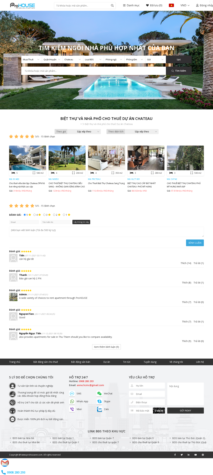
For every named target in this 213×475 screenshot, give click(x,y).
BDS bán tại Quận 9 (143, 438)
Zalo (106, 409)
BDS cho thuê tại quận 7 (105, 442)
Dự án (106, 361)
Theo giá (61, 131)
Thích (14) (186, 263)
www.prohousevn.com (31, 454)
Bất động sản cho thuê (45, 361)
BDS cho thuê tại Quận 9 (145, 442)
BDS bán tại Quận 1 (63, 438)
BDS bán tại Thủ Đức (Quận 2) (188, 438)
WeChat (108, 393)
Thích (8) (186, 282)
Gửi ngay (185, 410)
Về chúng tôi (176, 361)
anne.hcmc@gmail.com (90, 385)
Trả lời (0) (199, 302)
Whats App (82, 401)
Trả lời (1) (199, 263)
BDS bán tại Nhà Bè (23, 438)
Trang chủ (14, 361)
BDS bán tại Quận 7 (103, 438)
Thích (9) (186, 341)
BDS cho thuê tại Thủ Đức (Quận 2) (191, 442)
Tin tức (126, 361)
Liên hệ (200, 361)
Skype (107, 401)
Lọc (179, 59)
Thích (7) (186, 302)
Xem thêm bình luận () (106, 346)
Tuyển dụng (150, 361)
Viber (79, 409)
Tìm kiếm (180, 70)
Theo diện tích (115, 131)
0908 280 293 (86, 381)
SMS (79, 393)
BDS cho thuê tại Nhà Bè (26, 442)
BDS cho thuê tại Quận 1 (65, 442)
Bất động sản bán (80, 361)
